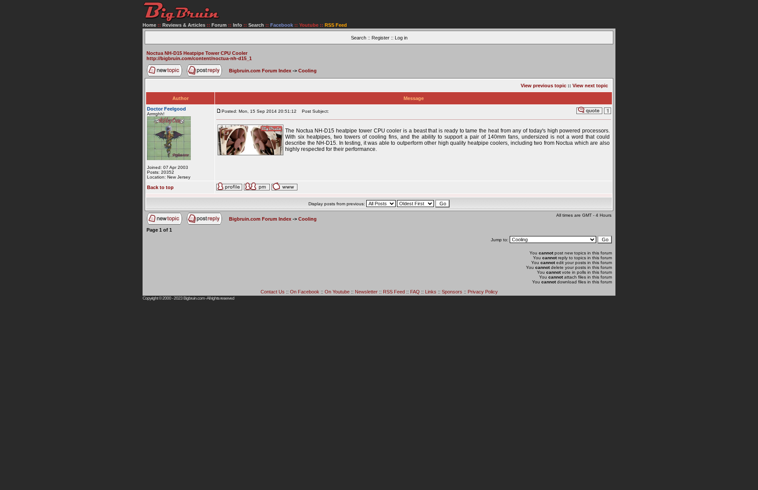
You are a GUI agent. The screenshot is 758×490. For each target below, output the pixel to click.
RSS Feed (394, 291)
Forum (219, 25)
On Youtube (337, 291)
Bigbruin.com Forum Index (260, 70)
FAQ (415, 291)
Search (256, 25)
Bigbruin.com (193, 298)
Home (149, 25)
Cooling (307, 70)
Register (381, 37)
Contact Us (273, 291)
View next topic (590, 85)
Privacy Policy (483, 291)
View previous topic (543, 85)
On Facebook (304, 291)
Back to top (160, 187)
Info (237, 25)
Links (430, 291)
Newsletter (366, 291)
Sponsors (452, 291)
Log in (401, 37)
